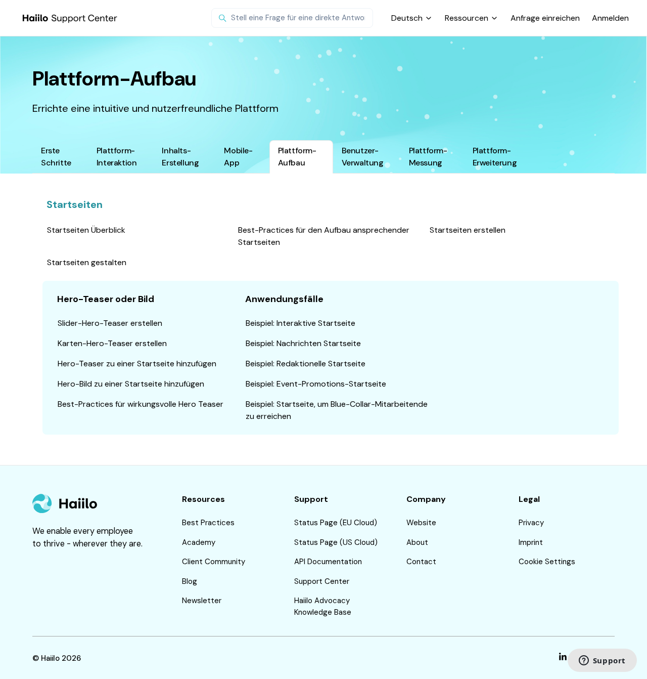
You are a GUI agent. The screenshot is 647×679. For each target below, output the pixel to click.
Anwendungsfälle (284, 299)
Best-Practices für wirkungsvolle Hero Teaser (140, 404)
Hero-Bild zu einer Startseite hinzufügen (131, 383)
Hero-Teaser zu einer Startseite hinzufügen (137, 363)
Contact (421, 562)
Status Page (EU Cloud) (335, 523)
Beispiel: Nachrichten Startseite (303, 343)
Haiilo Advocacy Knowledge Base (322, 606)
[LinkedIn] (563, 658)
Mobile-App (238, 156)
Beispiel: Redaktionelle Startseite (305, 363)
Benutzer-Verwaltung (363, 156)
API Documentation (328, 562)
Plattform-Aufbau (297, 156)
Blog (189, 581)
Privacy (531, 523)
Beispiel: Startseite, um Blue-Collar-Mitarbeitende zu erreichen (337, 410)
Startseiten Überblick (86, 230)
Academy (198, 542)
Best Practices (208, 523)
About (417, 542)
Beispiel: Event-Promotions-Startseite (316, 383)
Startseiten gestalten (86, 262)
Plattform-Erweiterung (495, 156)
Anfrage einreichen (545, 18)
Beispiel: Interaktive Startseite (300, 323)
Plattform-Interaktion (117, 156)
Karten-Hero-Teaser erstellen (112, 343)
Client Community (213, 562)
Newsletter (201, 601)
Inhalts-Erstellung (180, 156)
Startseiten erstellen (467, 230)
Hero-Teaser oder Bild (105, 299)
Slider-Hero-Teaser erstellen (110, 323)
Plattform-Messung (428, 156)
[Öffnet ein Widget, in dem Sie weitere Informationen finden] (602, 661)
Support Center (321, 581)
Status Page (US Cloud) (336, 542)
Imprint (531, 542)
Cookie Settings (547, 562)
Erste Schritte (56, 156)
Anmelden (610, 18)
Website (421, 523)
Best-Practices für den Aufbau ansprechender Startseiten (323, 236)
